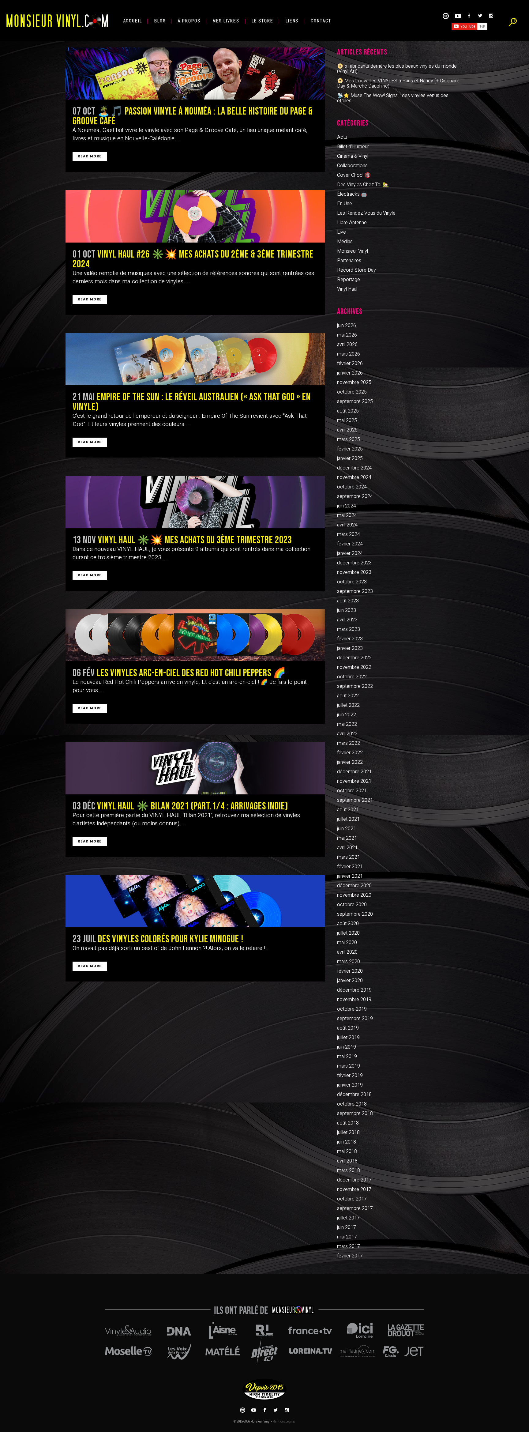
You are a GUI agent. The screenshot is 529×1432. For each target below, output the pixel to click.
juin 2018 (346, 1142)
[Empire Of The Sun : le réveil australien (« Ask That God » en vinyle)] (195, 359)
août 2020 (348, 923)
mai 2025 (347, 420)
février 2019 (350, 1075)
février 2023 (350, 639)
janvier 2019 (350, 1085)
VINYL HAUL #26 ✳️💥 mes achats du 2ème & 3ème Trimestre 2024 (193, 259)
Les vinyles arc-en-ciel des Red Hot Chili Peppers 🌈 (191, 673)
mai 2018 (347, 1151)
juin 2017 (346, 1227)
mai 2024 (347, 515)
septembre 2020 (355, 914)
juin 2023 (346, 610)
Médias (345, 241)
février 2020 (350, 971)
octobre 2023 (352, 582)
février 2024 (350, 544)
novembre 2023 (354, 572)
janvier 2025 (350, 458)
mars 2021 (348, 857)
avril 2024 (347, 525)
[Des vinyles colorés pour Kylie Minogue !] (195, 901)
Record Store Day (356, 270)
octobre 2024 (352, 487)
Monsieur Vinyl (352, 251)
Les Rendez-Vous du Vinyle (366, 213)
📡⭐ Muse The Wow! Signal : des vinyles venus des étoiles (392, 98)
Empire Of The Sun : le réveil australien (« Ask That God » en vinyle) (192, 402)
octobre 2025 (352, 392)
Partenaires (349, 260)
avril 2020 (347, 952)
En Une (344, 203)
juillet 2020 (348, 933)
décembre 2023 (354, 563)
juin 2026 (346, 325)
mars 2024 (348, 534)
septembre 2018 (355, 1113)
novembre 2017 (354, 1189)
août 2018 (348, 1123)
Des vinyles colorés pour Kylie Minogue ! (171, 939)
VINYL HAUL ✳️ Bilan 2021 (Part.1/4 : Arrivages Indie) (192, 806)
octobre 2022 (352, 676)
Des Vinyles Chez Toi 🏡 (363, 184)
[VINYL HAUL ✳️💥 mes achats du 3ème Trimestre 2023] (195, 502)
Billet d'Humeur (353, 146)
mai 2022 (347, 724)
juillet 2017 (348, 1218)
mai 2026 (347, 335)
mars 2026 (348, 354)
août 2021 (348, 809)
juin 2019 (346, 1047)
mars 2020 (348, 961)
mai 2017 (347, 1237)
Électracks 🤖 (352, 194)
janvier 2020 (350, 980)
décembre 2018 (354, 1094)
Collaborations (352, 165)
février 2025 (350, 449)
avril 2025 (347, 430)
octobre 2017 (352, 1199)
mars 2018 (348, 1170)
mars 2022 (348, 743)
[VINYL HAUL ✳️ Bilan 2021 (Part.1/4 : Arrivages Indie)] (195, 768)
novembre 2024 (354, 477)
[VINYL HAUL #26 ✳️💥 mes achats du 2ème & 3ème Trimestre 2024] (195, 216)
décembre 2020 (354, 885)
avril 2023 (347, 620)
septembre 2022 (355, 686)
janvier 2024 (350, 553)
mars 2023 (348, 629)
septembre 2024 (355, 496)
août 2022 (348, 695)
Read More (90, 156)
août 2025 (348, 411)
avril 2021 (347, 847)
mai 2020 (347, 942)
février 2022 (350, 752)
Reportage (348, 279)
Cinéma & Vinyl (352, 156)
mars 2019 (348, 1066)
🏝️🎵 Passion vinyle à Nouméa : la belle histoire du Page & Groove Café (193, 116)
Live (341, 232)
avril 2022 (347, 733)
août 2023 (348, 601)
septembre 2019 (355, 1018)
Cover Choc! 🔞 (354, 175)
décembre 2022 (354, 657)
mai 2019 (347, 1056)
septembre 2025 (355, 401)
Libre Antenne (352, 222)
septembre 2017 (355, 1208)
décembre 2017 (354, 1180)
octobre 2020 (352, 904)
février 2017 (350, 1256)
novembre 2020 (354, 895)
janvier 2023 (350, 648)
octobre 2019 (352, 1009)
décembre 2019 (354, 990)
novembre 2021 (354, 781)
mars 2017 (348, 1246)
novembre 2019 (354, 999)
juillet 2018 (348, 1132)
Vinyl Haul (347, 289)
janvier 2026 (350, 373)
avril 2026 (347, 344)
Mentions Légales (283, 1421)
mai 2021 (347, 838)
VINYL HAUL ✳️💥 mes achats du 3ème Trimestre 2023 (195, 540)
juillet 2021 (348, 819)
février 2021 (350, 866)
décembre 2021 (354, 771)
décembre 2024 (354, 468)
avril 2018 (347, 1161)
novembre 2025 (354, 382)
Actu (342, 137)
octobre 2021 (352, 790)
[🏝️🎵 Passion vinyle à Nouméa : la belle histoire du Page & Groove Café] (195, 73)
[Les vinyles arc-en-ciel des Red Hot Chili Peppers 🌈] (195, 635)
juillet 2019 (348, 1037)
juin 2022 (346, 714)
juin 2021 (346, 828)
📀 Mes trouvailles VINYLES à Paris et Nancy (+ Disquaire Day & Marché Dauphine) (398, 83)
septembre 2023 (355, 591)
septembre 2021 (355, 800)
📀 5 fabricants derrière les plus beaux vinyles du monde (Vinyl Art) (397, 68)
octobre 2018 (352, 1104)
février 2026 (350, 363)
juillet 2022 (348, 705)
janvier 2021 (350, 876)
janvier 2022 (350, 762)
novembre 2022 (354, 667)
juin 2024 (346, 506)
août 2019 (348, 1028)
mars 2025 (348, 439)
